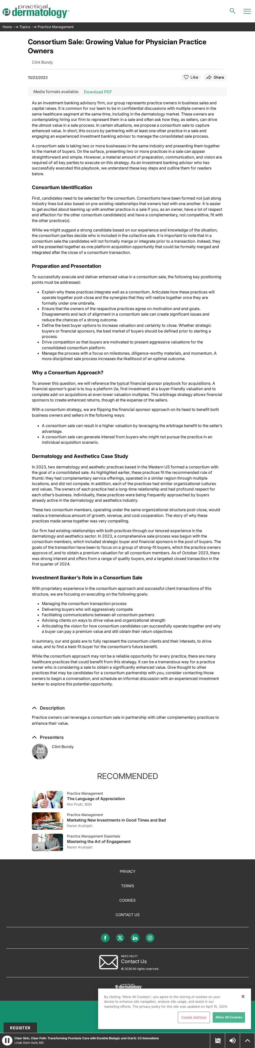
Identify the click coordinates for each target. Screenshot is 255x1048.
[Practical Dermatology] (35, 11)
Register (20, 1027)
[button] (48, 708)
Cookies (127, 900)
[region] (174, 1009)
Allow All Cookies (228, 1017)
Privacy (127, 871)
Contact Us (128, 914)
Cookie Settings (193, 1017)
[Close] (243, 996)
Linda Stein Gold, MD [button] (29, 1043)
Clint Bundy (63, 746)
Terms (127, 885)
